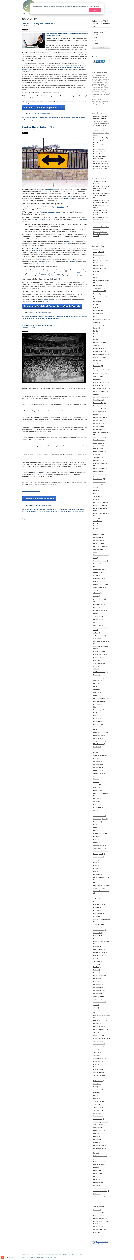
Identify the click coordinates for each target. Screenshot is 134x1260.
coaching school (98, 540)
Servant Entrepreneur (99, 848)
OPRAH (96, 669)
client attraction (98, 981)
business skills (98, 1116)
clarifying (96, 758)
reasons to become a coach (101, 885)
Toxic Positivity (98, 1110)
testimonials (97, 1194)
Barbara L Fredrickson (100, 437)
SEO (95, 958)
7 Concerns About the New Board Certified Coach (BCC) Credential (100, 234)
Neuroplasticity (98, 460)
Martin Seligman (98, 400)
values (58, 274)
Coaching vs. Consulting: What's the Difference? (38, 24)
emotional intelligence (99, 773)
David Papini (97, 822)
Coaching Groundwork (63, 316)
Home (23, 1254)
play (95, 1176)
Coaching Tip (46, 511)
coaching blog (98, 471)
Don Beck (96, 824)
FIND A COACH (98, 348)
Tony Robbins (97, 496)
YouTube (96, 970)
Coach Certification (99, 291)
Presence (32, 263)
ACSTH (96, 1049)
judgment (96, 1159)
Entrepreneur (97, 938)
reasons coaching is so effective (70, 54)
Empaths (96, 827)
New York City (98, 955)
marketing (96, 633)
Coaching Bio (97, 927)
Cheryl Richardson (99, 924)
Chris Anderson (98, 1061)
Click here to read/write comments (40, 113)
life (37, 189)
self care (96, 518)
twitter (96, 490)
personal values (98, 790)
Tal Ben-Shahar (98, 1107)
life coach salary (98, 448)
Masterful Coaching (57, 511)
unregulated (35, 250)
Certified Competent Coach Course (75, 101)
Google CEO (97, 946)
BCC (95, 901)
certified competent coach (101, 584)
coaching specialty (99, 1124)
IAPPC (96, 307)
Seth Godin (97, 747)
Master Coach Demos (100, 952)
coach (96, 277)
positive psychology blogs (101, 1029)
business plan (97, 978)
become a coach (98, 255)
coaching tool (97, 680)
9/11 (95, 707)
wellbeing (96, 898)
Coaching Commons (99, 930)
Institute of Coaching (99, 569)
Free (95, 316)
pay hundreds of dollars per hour (49, 212)
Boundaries (97, 907)
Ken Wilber (97, 836)
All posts (25, 519)
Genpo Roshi (97, 521)
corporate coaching (99, 1130)
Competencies (98, 933)
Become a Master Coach (34, 509)
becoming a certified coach (101, 373)
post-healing (97, 1179)
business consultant (71, 117)
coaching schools (99, 420)
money (96, 487)
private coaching (98, 1182)
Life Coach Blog (98, 721)
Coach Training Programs (101, 382)
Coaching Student (98, 1069)
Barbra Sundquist (98, 710)
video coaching (98, 1041)
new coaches (97, 874)
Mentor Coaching (98, 572)
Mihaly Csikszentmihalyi (100, 741)
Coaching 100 (97, 563)
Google (96, 566)
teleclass (96, 552)
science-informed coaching (101, 1191)
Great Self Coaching (99, 663)
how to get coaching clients (101, 698)
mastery (96, 782)
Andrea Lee (97, 1052)
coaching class (98, 984)
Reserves (96, 1098)
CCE (95, 810)
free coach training (99, 429)
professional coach (99, 451)
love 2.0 (56, 318)
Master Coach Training (71, 511)
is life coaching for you (100, 1156)
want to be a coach (99, 1197)
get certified (97, 689)
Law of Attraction (98, 440)
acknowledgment (98, 575)
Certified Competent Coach (50, 299)
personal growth (98, 704)
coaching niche (98, 767)
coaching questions (99, 376)
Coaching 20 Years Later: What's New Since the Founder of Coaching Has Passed (101, 123)
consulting (29, 120)
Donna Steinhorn (98, 657)
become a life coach (99, 342)
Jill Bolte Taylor (98, 1089)
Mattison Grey (98, 366)
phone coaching (98, 1173)
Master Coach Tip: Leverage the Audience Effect (38, 325)
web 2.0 (96, 896)
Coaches (96, 271)
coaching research (99, 996)
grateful (78, 272)
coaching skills (98, 423)
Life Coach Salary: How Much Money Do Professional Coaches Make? (101, 188)
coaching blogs (98, 537)
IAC (95, 274)
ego (95, 686)
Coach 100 (97, 301)
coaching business (99, 268)
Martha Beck (97, 1092)
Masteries (96, 842)
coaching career (98, 443)
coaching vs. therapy (99, 619)
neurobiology (97, 1170)
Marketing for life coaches (101, 732)
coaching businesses (70, 198)
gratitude (96, 394)
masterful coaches (99, 482)
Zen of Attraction (98, 1113)
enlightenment (97, 1139)
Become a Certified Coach (54, 509)
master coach (98, 379)
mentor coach (98, 485)
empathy (96, 1136)
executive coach (50, 316)
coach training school (100, 468)
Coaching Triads (98, 1072)
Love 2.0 (41, 263)
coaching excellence (99, 990)
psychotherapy (98, 638)
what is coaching (98, 1047)
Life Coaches (98, 310)
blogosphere (97, 406)
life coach (41, 316)
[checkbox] (101, 39)
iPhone (96, 1008)
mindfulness (97, 593)
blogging (96, 328)
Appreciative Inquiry (99, 1058)
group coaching (98, 446)
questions (96, 882)
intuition (96, 779)
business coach (32, 117)
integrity (96, 1153)
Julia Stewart (98, 457)
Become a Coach (42, 1254)
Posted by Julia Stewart (28, 25)
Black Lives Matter (99, 904)
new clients (97, 1023)
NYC (95, 1095)
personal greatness (70, 261)
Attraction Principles (99, 357)
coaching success (99, 325)
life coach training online (100, 1164)
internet (96, 865)
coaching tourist (98, 1127)
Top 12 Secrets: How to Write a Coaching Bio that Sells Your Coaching (101, 212)
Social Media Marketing (100, 672)
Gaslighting (97, 1084)
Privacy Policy (52, 1257)
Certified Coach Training (100, 561)
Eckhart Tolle (97, 936)
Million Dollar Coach (99, 744)
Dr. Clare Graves (98, 1081)
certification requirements (100, 755)
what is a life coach (99, 1044)
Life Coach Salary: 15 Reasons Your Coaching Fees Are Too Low (101, 195)
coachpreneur (97, 999)
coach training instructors (100, 1122)
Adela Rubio (97, 804)
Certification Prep (98, 916)
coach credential (98, 1119)
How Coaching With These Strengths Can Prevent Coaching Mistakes (100, 151)
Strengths (97, 339)
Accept (95, 10)
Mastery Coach (98, 738)
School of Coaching (99, 1101)
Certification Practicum (100, 813)
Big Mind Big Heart (99, 604)
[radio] (101, 35)
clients (96, 499)
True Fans (96, 967)
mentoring (96, 1167)
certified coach (98, 322)
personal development (100, 411)
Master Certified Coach (36, 454)
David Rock (60, 207)
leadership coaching (99, 1161)
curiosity (96, 590)
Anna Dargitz (97, 1055)
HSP (95, 830)
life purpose (97, 868)
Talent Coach (97, 961)
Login (80, 1254)
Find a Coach (66, 1254)
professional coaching (100, 599)
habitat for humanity (99, 1145)
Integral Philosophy (99, 949)
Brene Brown (97, 910)
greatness (96, 695)
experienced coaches (99, 1002)
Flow (37, 263)
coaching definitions (40, 219)
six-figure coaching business (101, 1038)
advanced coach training (100, 851)
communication (98, 770)
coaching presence (48, 318)
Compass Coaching (99, 1075)
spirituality (96, 801)
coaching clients (59, 117)
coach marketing (98, 677)
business (41, 189)
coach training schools (100, 391)
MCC (95, 729)
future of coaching (99, 479)
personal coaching (99, 701)
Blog (28, 1254)
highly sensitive (98, 625)
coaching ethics (98, 764)
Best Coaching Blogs (100, 336)
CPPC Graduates (98, 913)
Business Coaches (99, 351)
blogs (96, 334)
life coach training (98, 543)
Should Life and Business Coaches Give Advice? (38, 127)
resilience (96, 1185)
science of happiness (99, 1188)
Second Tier (97, 1104)
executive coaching (99, 408)
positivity (96, 596)
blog (95, 331)
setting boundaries (99, 888)
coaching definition (99, 987)
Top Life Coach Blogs (99, 750)
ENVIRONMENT (98, 660)
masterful (82, 482)
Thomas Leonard (99, 288)
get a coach (97, 1142)
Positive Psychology (100, 257)
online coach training (99, 784)
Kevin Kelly (97, 839)
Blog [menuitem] (24, 13)
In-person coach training (100, 833)
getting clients (97, 692)
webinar (96, 454)
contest (96, 683)
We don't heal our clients (44, 261)
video (95, 601)
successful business (99, 549)
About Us (74, 1254)
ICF (48, 454)
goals (95, 776)
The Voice (96, 964)
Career (96, 558)
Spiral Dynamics (98, 616)
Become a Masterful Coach (70, 509)
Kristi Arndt (97, 666)
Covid (95, 493)
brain (95, 752)
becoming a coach (99, 854)
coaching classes (98, 857)
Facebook (97, 414)
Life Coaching (98, 313)
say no (96, 1032)
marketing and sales (99, 635)
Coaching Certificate (99, 651)
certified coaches (98, 581)
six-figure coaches (99, 1035)
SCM (95, 528)
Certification (58, 1254)
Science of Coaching (99, 845)
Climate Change (98, 712)
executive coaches (52, 189)
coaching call (97, 761)
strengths (43, 274)
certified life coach (99, 534)
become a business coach (101, 388)
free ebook (97, 360)
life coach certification (100, 505)
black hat (96, 973)
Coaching (41, 117)
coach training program (100, 417)
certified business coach (100, 578)
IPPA (95, 1087)
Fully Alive (97, 718)
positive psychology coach (101, 354)
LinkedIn (96, 607)
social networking (98, 798)
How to (96, 363)
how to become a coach (100, 502)
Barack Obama (98, 807)
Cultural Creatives (98, 1078)
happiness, (97, 862)
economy (96, 622)
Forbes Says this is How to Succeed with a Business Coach (100, 145)
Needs (95, 613)
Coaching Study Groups (100, 819)
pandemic (96, 787)
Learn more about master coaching (31, 491)
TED (95, 531)
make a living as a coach (100, 546)
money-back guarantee (100, 1020)
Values (96, 345)
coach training (49, 117)
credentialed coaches (99, 1133)
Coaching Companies (99, 816)
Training (51, 1254)
